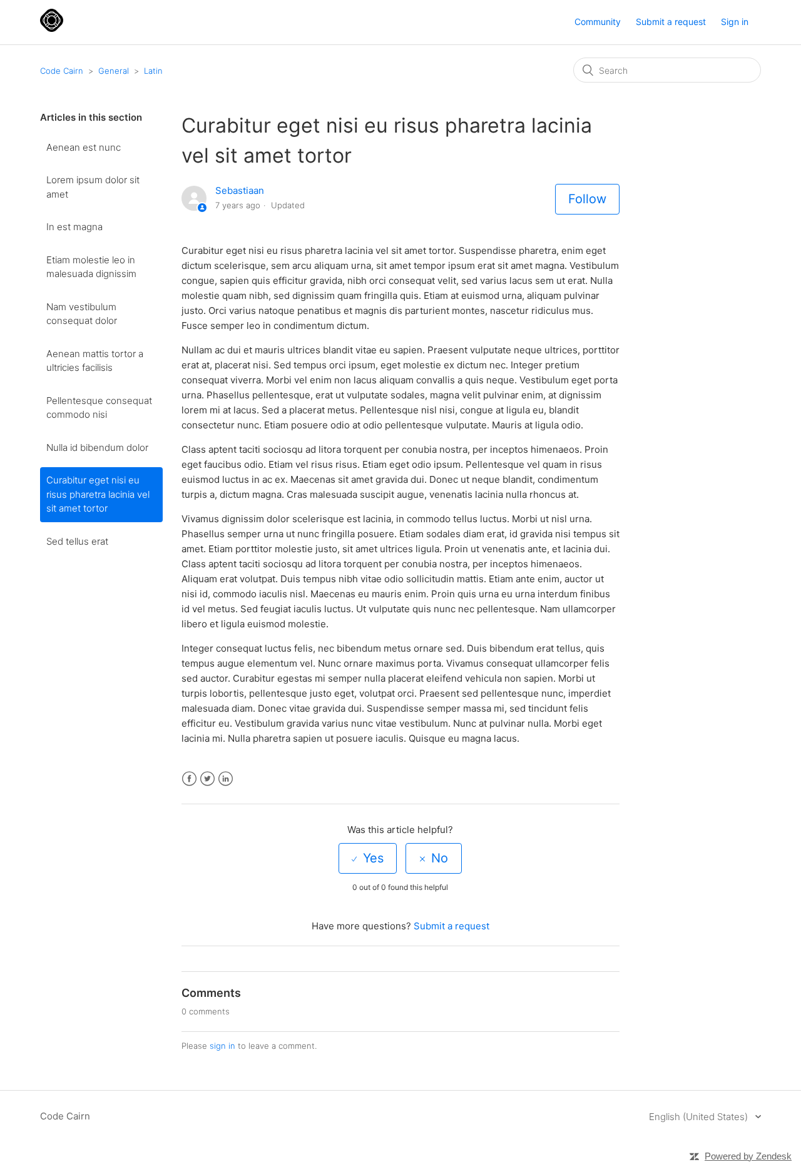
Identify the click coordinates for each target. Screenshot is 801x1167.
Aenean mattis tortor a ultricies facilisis (94, 361)
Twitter (207, 779)
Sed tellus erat (77, 541)
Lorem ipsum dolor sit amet (93, 187)
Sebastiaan (239, 190)
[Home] (51, 28)
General (113, 71)
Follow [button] (587, 198)
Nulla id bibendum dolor (97, 447)
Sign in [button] (734, 21)
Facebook (189, 779)
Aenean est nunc (83, 147)
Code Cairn (61, 71)
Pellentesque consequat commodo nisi (99, 408)
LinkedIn (225, 779)
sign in (222, 1046)
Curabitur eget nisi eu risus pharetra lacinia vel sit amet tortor (98, 494)
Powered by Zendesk (748, 1156)
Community (597, 21)
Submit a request (671, 21)
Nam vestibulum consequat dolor (81, 314)
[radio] (368, 858)
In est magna (74, 227)
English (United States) (699, 1117)
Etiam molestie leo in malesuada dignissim (91, 267)
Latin (153, 71)
